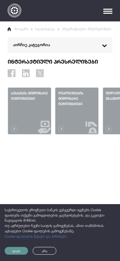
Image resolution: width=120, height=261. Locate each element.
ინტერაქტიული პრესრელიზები (86, 29)
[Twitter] (40, 73)
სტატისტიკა (45, 29)
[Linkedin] (26, 73)
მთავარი (21, 29)
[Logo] (14, 10)
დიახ (16, 251)
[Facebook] (11, 73)
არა (44, 251)
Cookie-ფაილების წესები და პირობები (36, 236)
